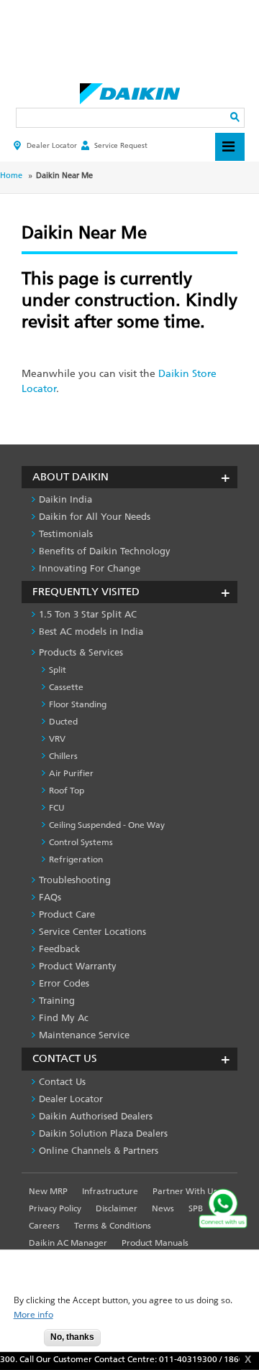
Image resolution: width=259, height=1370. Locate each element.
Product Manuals (155, 1243)
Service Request (120, 145)
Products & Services (81, 652)
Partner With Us (185, 1191)
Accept (22, 1341)
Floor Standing (77, 704)
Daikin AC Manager (68, 1243)
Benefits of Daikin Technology (105, 551)
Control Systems (81, 842)
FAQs (50, 897)
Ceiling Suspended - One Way (107, 825)
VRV (57, 739)
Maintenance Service (84, 1035)
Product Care (67, 914)
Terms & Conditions (112, 1226)
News (163, 1208)
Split (57, 670)
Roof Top (66, 791)
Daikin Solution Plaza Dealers (103, 1133)
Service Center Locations (92, 931)
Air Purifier (71, 773)
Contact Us (62, 1081)
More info (33, 1315)
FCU (57, 808)
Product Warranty (78, 966)
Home (11, 175)
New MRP (48, 1191)
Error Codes (64, 983)
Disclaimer (116, 1208)
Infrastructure (110, 1191)
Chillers (63, 756)
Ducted (63, 722)
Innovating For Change (89, 568)
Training (57, 1000)
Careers (44, 1226)
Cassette (66, 687)
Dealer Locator (52, 145)
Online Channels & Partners (98, 1150)
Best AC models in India (91, 631)
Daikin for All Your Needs (94, 516)
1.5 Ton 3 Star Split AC (88, 614)
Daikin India (65, 499)
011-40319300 (184, 1359)
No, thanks (72, 1337)
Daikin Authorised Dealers (96, 1116)
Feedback (59, 948)
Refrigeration (76, 859)
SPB (195, 1208)
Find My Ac (63, 1017)
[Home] (130, 90)
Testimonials (66, 533)
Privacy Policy (55, 1208)
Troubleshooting (75, 880)
